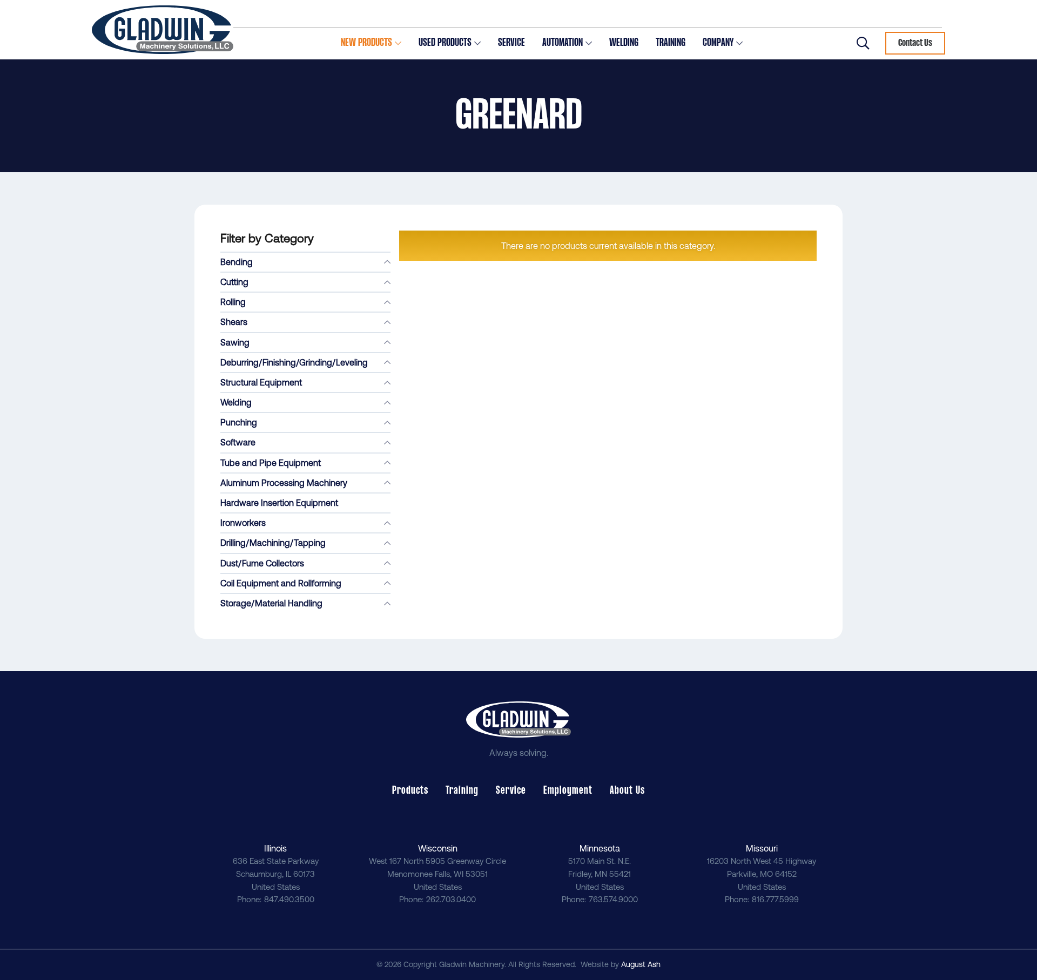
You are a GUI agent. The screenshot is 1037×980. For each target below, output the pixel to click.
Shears (233, 322)
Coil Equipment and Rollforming (280, 583)
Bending (236, 262)
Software (237, 442)
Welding (236, 402)
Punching (238, 422)
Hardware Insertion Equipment (279, 503)
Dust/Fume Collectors (262, 563)
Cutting (234, 282)
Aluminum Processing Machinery (283, 483)
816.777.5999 (775, 899)
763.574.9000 (613, 899)
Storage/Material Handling (271, 603)
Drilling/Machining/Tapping (273, 543)
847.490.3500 (289, 899)
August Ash (641, 964)
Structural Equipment (261, 382)
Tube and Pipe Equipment (270, 463)
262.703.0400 (451, 899)
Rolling (233, 302)
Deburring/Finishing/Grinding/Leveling (294, 362)
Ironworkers (243, 523)
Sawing (235, 342)
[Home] (162, 29)
